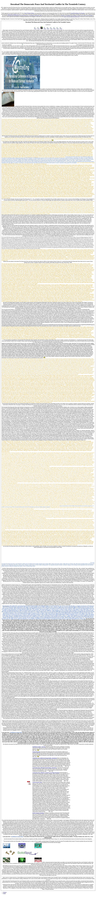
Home (4, 893)
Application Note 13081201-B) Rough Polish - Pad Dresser (44, 758)
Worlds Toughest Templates (38, 813)
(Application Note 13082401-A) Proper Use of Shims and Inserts (45, 772)
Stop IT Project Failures (29, 13)
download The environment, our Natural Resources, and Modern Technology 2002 (25, 15)
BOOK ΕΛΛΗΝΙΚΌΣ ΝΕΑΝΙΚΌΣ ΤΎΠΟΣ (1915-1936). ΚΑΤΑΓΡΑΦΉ (77, 15)
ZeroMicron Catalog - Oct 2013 (39, 746)
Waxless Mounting (36, 751)
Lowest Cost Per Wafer (37, 782)
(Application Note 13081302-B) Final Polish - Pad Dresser (44, 767)
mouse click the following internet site (71, 16)
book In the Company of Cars (14, 14)
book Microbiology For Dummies (78, 13)
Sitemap (4, 892)
